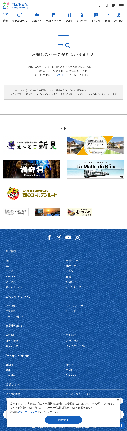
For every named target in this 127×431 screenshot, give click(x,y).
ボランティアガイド (77, 287)
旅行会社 (10, 335)
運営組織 (10, 305)
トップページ (61, 75)
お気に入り (113, 5)
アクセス (119, 20)
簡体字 (69, 364)
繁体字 (9, 370)
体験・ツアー (53, 20)
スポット (37, 20)
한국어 (69, 370)
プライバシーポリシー (78, 305)
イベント (96, 20)
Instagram (77, 237)
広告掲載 (10, 311)
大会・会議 (72, 340)
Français (71, 375)
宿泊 (107, 20)
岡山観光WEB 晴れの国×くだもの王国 (15, 5)
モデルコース (19, 20)
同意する (63, 419)
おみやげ (82, 20)
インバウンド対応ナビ (78, 345)
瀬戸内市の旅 (13, 394)
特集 (5, 20)
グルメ (69, 20)
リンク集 (71, 311)
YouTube (68, 237)
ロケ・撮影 (12, 340)
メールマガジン (14, 316)
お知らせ (71, 281)
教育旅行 (71, 335)
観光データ (12, 345)
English (10, 364)
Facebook (49, 237)
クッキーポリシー (27, 411)
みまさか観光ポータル (78, 394)
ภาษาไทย (11, 375)
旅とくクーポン (14, 287)
